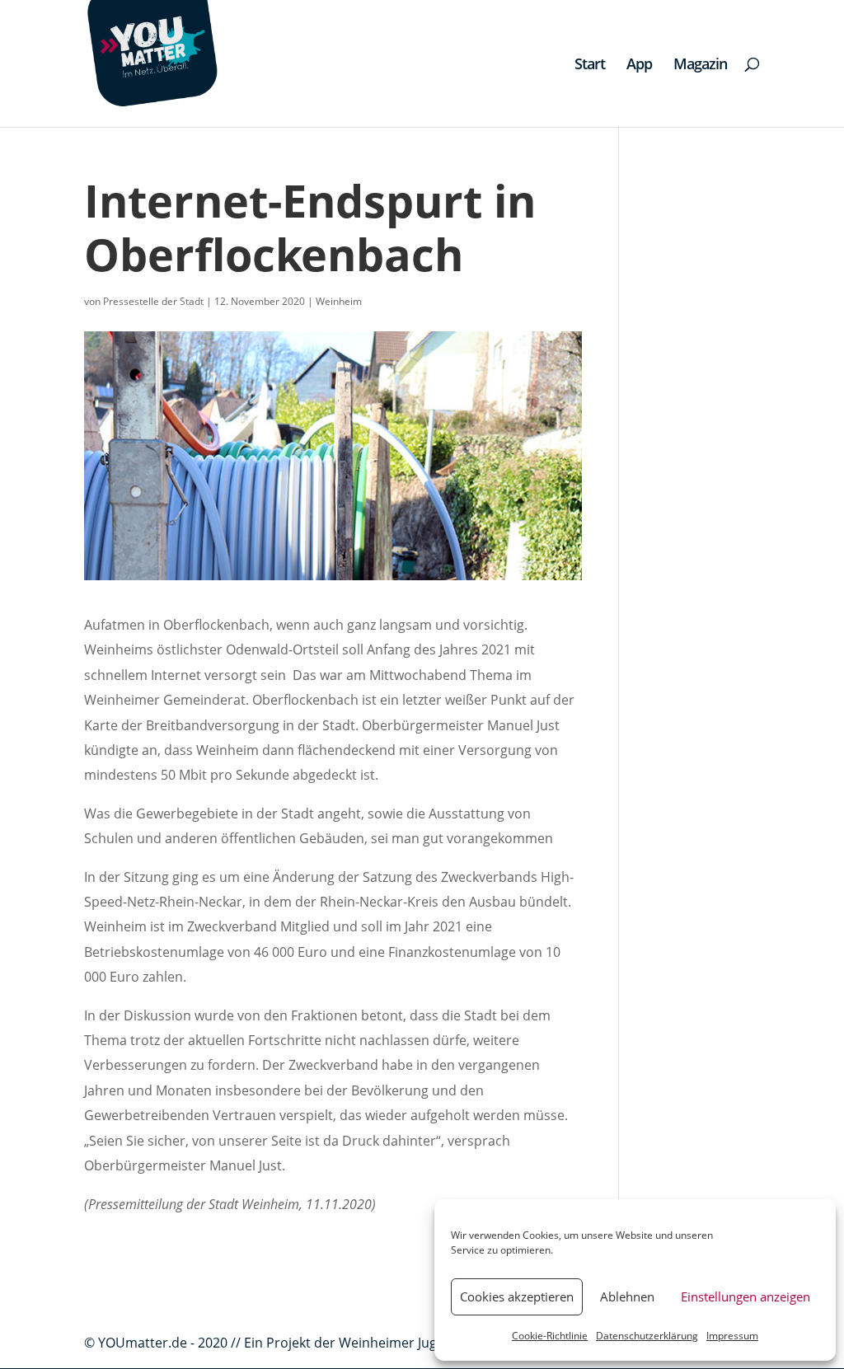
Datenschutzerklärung (647, 1336)
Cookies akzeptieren (517, 1296)
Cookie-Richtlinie (550, 1336)
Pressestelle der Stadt (153, 301)
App (639, 65)
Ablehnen (627, 1296)
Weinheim (339, 301)
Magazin (700, 65)
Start (589, 65)
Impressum (732, 1336)
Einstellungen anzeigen (745, 1296)
